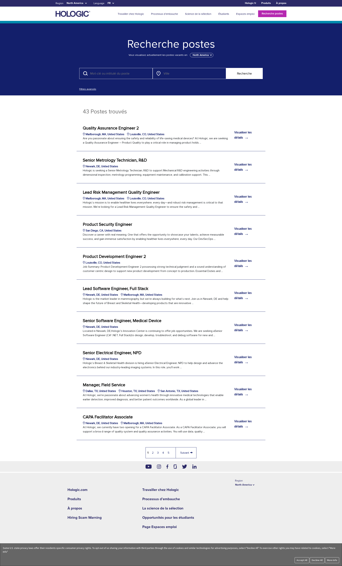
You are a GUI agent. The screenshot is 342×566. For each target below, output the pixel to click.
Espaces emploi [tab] (245, 14)
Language (99, 3)
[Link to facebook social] (167, 466)
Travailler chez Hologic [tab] (131, 14)
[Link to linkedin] (194, 466)
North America (75, 3)
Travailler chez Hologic (160, 490)
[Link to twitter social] (184, 466)
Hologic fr (250, 3)
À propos (281, 3)
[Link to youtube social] (149, 466)
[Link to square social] (175, 466)
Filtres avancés (87, 89)
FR (109, 3)
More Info (332, 560)
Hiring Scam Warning (85, 518)
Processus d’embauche (161, 499)
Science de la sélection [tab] (198, 14)
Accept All (302, 560)
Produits (266, 3)
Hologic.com (77, 490)
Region (59, 3)
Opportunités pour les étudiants (168, 518)
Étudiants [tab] (223, 14)
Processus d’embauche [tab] (164, 14)
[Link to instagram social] (159, 466)
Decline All (317, 560)
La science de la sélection (162, 508)
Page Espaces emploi (159, 527)
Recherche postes (272, 13)
